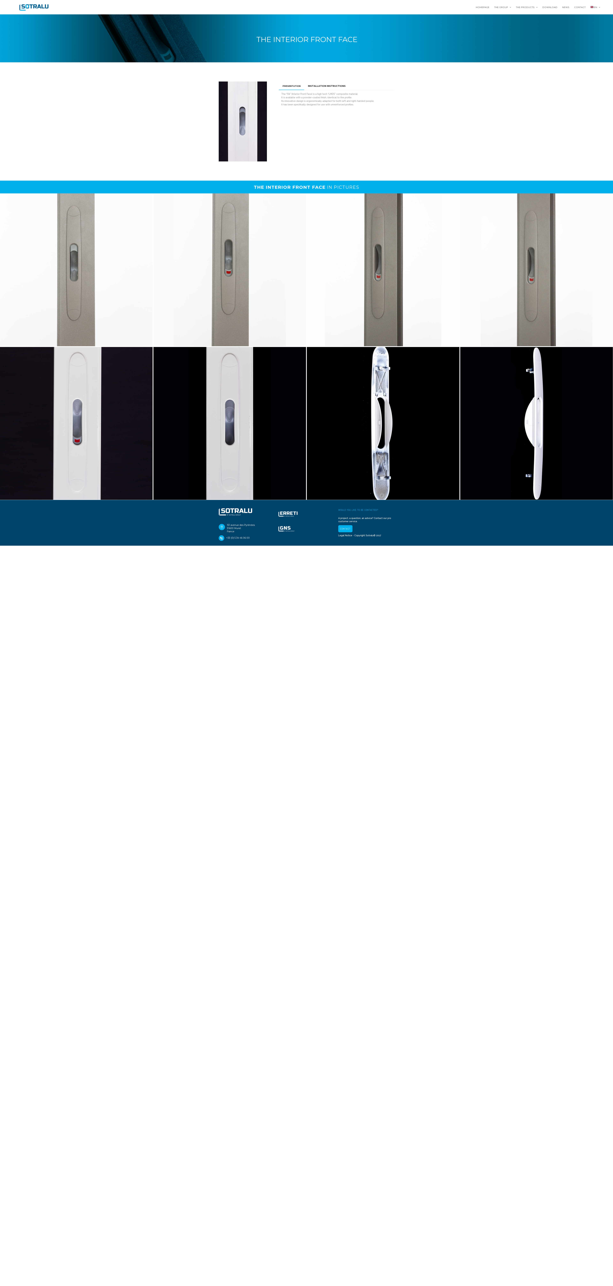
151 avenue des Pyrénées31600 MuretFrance (241, 528)
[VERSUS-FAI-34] (230, 423)
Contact (580, 7)
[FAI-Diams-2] (230, 270)
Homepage (482, 7)
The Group (501, 7)
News (565, 7)
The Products (525, 7)
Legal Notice (345, 535)
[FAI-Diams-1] (383, 270)
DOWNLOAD (549, 7)
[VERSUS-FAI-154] (383, 423)
